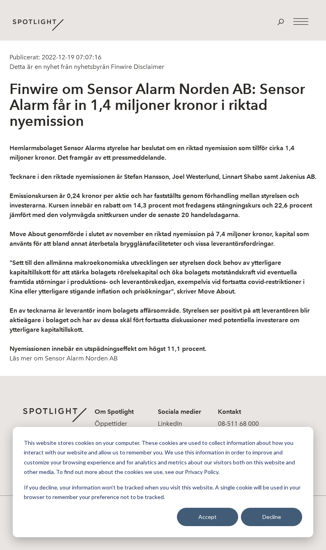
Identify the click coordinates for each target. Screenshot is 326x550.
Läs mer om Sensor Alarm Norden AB (64, 358)
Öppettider (111, 423)
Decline (271, 516)
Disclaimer (148, 66)
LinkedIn (170, 423)
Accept (207, 516)
